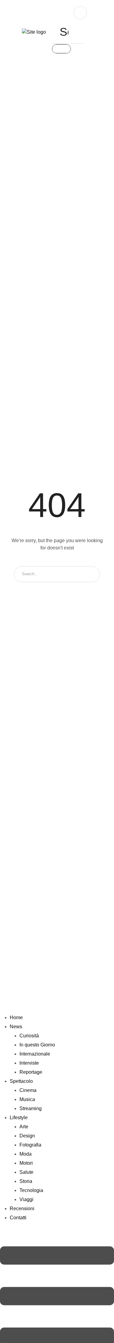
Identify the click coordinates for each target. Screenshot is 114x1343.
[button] (11, 33)
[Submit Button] (61, 48)
